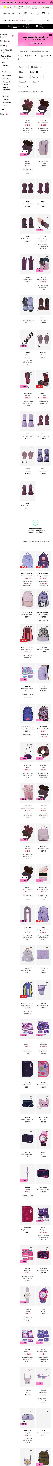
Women (6, 13)
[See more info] (27, 134)
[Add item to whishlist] (30, 100)
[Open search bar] (47, 20)
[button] (31, 56)
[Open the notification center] (37, 13)
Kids (19, 13)
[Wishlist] (43, 13)
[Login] (31, 13)
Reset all (39, 92)
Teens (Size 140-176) (40, 51)
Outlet (9, 7)
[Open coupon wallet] (25, 13)
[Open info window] (51, 2)
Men (14, 13)
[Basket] (49, 13)
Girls (27, 51)
